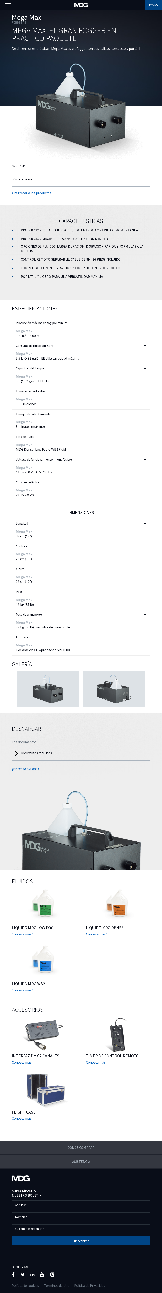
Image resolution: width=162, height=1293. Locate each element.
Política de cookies (25, 1285)
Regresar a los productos (32, 193)
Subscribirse (81, 1241)
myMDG (153, 4)
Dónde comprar (22, 179)
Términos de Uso (56, 1285)
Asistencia (18, 166)
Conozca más (22, 934)
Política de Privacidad (89, 1285)
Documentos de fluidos (36, 753)
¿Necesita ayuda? (25, 769)
